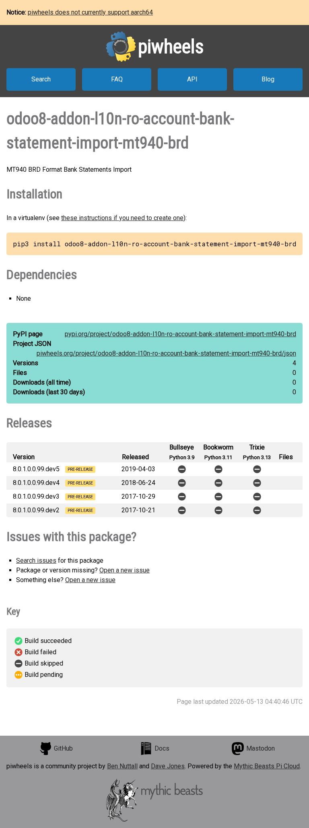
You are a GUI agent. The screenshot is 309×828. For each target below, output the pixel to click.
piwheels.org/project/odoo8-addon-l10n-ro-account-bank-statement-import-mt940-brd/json (166, 353)
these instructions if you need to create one (122, 218)
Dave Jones (168, 766)
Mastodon (260, 748)
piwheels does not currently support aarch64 (90, 12)
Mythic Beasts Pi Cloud (267, 766)
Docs (161, 748)
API (192, 79)
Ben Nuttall (122, 766)
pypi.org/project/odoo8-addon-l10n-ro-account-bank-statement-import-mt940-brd (180, 334)
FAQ (117, 79)
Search (41, 79)
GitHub (63, 748)
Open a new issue (124, 570)
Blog (268, 79)
